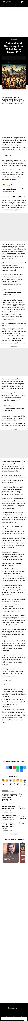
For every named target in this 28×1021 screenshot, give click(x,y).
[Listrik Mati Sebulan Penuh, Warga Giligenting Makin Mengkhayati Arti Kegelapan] (22, 824)
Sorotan (14, 39)
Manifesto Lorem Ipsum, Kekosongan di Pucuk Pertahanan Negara (9, 808)
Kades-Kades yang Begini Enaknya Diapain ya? (9, 816)
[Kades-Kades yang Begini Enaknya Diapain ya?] (22, 817)
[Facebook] (12, 1012)
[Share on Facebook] (6, 58)
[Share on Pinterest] (9, 1018)
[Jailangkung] (6, 1)
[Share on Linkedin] (21, 767)
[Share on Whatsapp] (12, 1018)
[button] (15, 1)
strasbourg (13, 761)
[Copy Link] (11, 58)
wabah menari (20, 761)
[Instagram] (16, 1012)
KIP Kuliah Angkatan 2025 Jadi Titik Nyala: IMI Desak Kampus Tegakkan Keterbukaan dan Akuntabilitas (9, 797)
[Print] (13, 58)
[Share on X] (9, 58)
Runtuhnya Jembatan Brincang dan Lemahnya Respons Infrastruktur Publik (13, 189)
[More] (16, 58)
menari (8, 761)
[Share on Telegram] (15, 1018)
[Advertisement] (14, 22)
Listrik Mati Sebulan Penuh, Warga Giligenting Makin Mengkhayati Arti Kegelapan (9, 825)
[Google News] (14, 1012)
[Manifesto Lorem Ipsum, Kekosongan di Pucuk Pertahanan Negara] (22, 808)
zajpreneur (10, 62)
